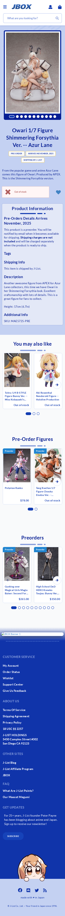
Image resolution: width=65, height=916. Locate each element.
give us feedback (14, 690)
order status (11, 671)
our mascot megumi (16, 797)
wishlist (8, 678)
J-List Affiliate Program (18, 768)
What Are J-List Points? (18, 790)
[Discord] (28, 889)
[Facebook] (20, 889)
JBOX (6, 775)
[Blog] (45, 889)
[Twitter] (37, 889)
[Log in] (58, 192)
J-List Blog (9, 762)
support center (13, 684)
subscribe (13, 836)
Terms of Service (14, 710)
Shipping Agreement (16, 716)
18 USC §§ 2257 (13, 728)
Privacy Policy (12, 722)
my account (11, 665)
